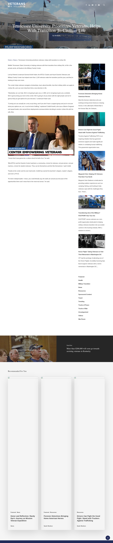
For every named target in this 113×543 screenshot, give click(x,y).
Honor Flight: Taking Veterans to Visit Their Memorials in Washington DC (90, 253)
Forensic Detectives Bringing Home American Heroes (90, 95)
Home (10, 60)
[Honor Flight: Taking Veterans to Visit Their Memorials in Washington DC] (91, 242)
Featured (51, 20)
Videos (80, 315)
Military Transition (84, 284)
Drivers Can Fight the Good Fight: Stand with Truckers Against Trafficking (91, 131)
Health (80, 280)
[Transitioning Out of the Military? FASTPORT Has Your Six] (91, 203)
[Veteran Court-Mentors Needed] (28, 349)
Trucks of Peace (83, 305)
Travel (80, 298)
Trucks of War (83, 308)
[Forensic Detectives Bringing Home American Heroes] (91, 78)
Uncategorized (83, 312)
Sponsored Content (85, 294)
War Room (81, 319)
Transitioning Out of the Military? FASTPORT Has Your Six (89, 214)
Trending (81, 301)
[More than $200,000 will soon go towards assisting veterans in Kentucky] (84, 349)
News (15, 60)
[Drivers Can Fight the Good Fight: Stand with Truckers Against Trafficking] (91, 120)
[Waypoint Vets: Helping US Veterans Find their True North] (91, 162)
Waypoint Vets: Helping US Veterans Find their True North (90, 175)
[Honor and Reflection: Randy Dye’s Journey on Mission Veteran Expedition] (23, 453)
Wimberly (57, 35)
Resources (60, 20)
